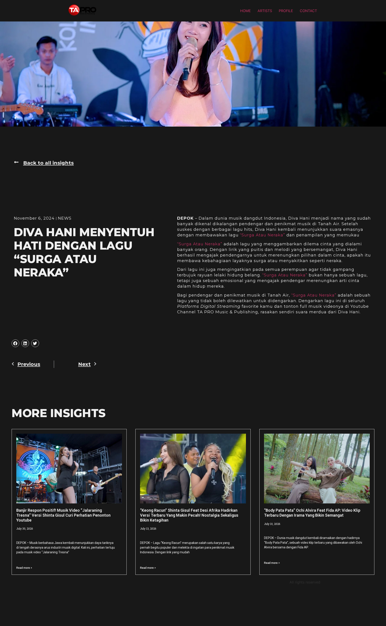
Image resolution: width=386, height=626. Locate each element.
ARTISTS (265, 10)
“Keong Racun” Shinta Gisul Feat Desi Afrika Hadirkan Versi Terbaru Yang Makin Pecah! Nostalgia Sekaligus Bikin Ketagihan (189, 515)
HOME (245, 10)
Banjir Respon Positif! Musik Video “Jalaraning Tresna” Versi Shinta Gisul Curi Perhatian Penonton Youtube (63, 515)
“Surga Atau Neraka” (262, 235)
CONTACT (308, 10)
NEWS (64, 218)
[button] (44, 163)
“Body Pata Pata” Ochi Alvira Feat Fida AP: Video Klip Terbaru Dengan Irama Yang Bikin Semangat (312, 513)
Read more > (24, 567)
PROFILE (286, 10)
